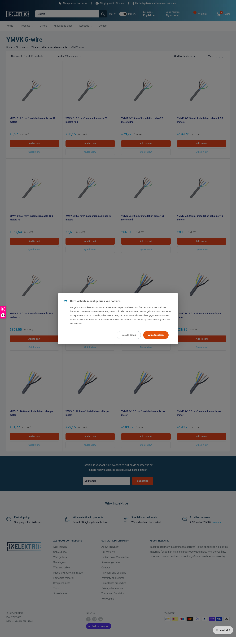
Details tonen (129, 335)
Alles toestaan (156, 335)
